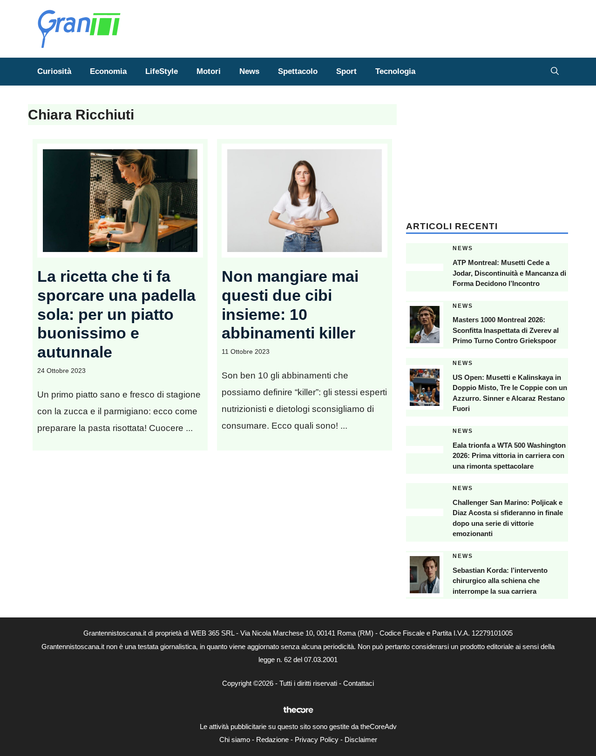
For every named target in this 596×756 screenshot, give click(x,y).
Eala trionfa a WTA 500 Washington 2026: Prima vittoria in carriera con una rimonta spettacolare (509, 455)
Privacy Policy (317, 739)
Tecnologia (395, 71)
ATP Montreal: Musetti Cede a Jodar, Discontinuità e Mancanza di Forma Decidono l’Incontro (509, 273)
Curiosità (54, 71)
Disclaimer (361, 739)
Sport (346, 71)
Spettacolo (298, 71)
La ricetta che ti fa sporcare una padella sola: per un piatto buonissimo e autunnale (116, 314)
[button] (555, 72)
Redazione (272, 739)
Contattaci (358, 683)
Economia (108, 71)
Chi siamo (234, 739)
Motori (208, 71)
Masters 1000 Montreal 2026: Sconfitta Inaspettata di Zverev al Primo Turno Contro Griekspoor (506, 330)
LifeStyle (161, 71)
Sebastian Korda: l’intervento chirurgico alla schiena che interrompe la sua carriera (500, 580)
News (249, 71)
